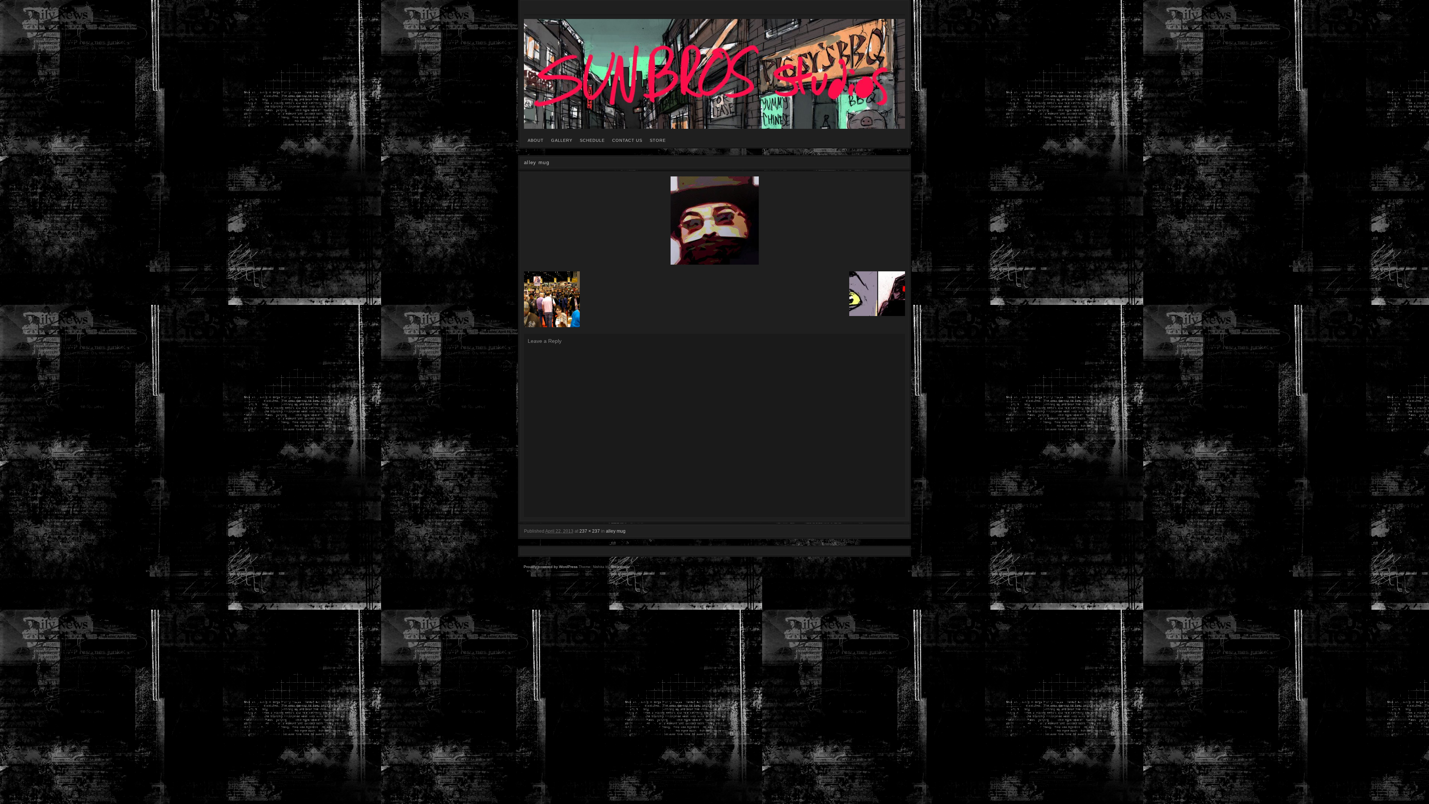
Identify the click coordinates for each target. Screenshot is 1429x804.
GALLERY (561, 140)
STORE (658, 140)
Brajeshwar (620, 567)
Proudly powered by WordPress (551, 567)
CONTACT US (627, 140)
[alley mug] (714, 220)
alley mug (616, 531)
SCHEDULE (592, 140)
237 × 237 (589, 531)
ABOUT (536, 140)
